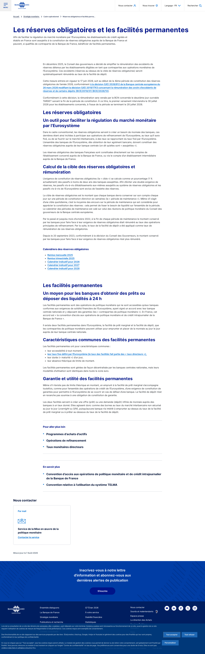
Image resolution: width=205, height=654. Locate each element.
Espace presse (137, 616)
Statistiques (90, 622)
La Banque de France (49, 612)
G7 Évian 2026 (91, 607)
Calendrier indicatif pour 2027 (63, 265)
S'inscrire (102, 591)
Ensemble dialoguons (49, 607)
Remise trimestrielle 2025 (60, 258)
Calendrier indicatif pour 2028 (63, 268)
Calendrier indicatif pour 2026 (63, 261)
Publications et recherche (51, 622)
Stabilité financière (93, 617)
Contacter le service (28, 537)
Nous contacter (137, 607)
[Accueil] (16, 610)
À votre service (92, 612)
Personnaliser (170, 643)
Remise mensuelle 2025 (60, 255)
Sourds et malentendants (141, 611)
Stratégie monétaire (49, 617)
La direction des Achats (141, 620)
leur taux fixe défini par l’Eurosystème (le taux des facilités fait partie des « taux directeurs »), (97, 354)
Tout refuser (189, 635)
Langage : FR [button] (171, 5)
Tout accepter (172, 635)
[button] (194, 5)
